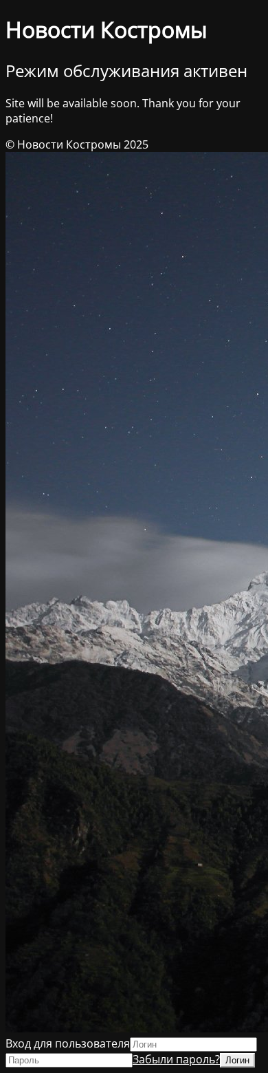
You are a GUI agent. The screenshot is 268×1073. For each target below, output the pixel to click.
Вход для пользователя (67, 1043)
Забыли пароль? (176, 1059)
